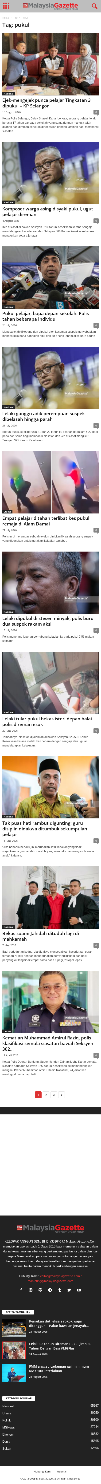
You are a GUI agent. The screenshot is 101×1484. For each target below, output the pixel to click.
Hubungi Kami (42, 1471)
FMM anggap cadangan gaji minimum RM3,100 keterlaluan (59, 1368)
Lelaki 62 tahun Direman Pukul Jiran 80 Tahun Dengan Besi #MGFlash (60, 1346)
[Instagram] (32, 1290)
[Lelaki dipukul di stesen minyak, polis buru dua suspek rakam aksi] (50, 583)
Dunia (6, 1441)
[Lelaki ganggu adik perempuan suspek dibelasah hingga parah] (50, 378)
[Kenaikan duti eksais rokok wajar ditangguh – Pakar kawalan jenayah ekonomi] (14, 1328)
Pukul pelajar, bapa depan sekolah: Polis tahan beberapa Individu (45, 316)
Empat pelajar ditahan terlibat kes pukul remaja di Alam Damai (45, 521)
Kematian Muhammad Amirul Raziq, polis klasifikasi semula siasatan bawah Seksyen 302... (47, 1043)
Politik (6, 1420)
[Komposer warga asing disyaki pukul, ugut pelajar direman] (50, 173)
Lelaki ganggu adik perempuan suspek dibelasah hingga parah (43, 416)
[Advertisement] (50, 1165)
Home (5, 17)
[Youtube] (79, 1290)
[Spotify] (41, 1290)
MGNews (8, 1427)
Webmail (62, 1471)
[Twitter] (70, 1290)
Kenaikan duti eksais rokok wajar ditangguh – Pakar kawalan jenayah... (59, 1323)
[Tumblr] (61, 1290)
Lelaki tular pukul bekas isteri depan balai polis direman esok (47, 721)
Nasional (9, 93)
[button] (94, 6)
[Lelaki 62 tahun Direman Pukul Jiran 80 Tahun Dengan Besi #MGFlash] (14, 1350)
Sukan (6, 1448)
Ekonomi (8, 1434)
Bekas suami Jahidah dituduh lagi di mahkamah (40, 936)
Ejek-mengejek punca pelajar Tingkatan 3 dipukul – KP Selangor (46, 103)
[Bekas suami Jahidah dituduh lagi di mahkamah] (50, 897)
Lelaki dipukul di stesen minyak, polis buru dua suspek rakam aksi (47, 621)
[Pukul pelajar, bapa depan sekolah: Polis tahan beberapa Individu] (50, 277)
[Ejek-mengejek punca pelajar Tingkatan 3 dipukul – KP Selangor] (50, 64)
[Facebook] (22, 1290)
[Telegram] (51, 1290)
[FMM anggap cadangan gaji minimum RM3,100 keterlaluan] (14, 1373)
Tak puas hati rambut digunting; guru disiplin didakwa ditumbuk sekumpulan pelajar (44, 828)
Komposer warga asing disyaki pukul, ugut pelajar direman (47, 211)
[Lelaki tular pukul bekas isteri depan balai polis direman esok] (50, 683)
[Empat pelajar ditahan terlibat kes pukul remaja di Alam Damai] (50, 482)
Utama (7, 511)
